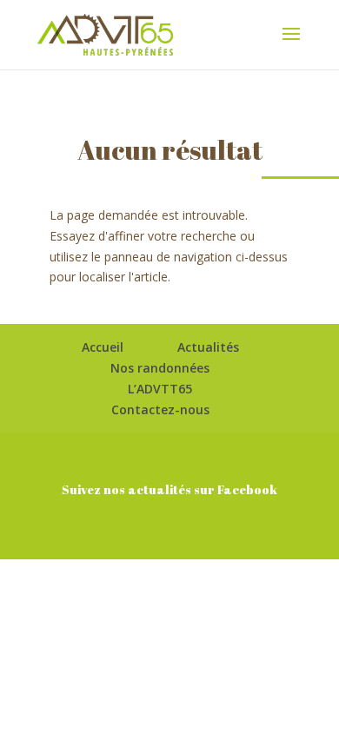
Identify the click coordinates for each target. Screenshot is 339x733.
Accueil (102, 347)
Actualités (208, 347)
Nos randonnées (159, 368)
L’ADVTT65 (160, 388)
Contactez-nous (160, 409)
